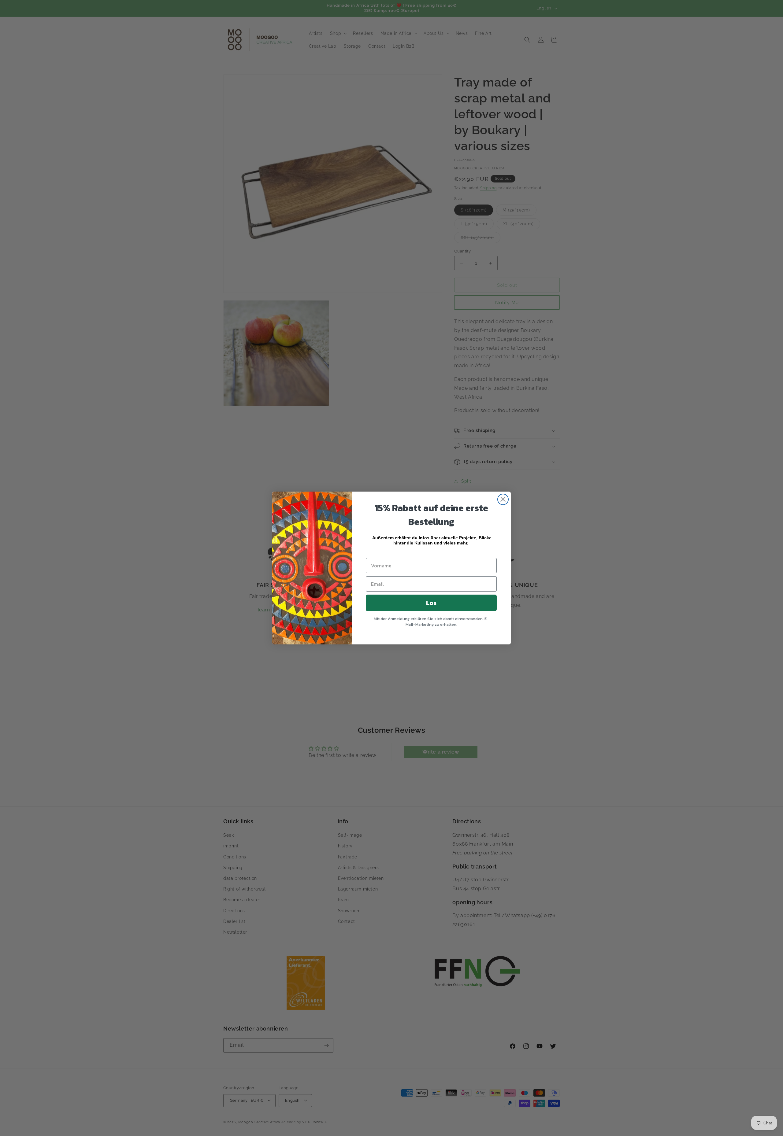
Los (431, 602)
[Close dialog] (503, 499)
